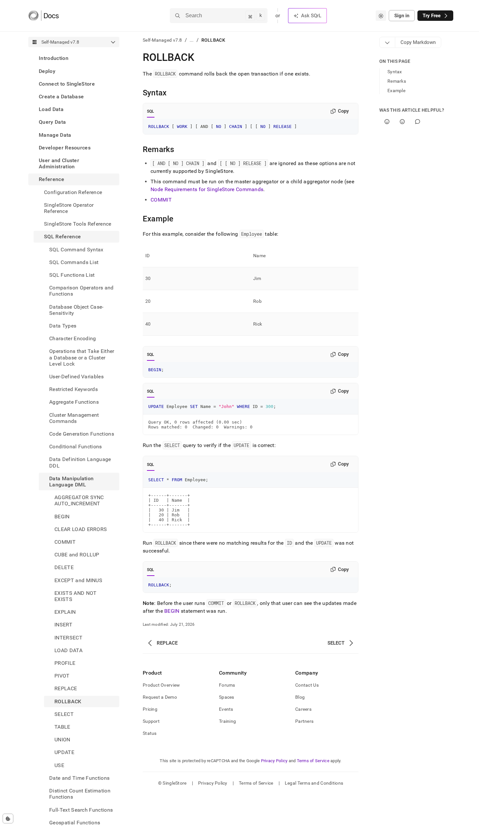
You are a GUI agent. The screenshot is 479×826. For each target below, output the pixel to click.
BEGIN (172, 611)
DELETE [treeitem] (64, 567)
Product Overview (161, 685)
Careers (303, 709)
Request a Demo (160, 697)
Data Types (62, 326)
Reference (51, 179)
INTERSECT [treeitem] (68, 637)
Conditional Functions (75, 446)
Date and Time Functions (79, 778)
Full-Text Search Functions (81, 809)
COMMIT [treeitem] (65, 542)
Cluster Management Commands (74, 418)
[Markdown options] (387, 42)
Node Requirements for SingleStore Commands (207, 189)
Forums (227, 685)
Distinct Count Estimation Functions (79, 794)
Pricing (150, 709)
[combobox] (381, 15)
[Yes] (387, 121)
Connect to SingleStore (67, 83)
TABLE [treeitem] (62, 727)
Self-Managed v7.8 (162, 40)
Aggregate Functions (74, 402)
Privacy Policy (274, 760)
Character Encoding (72, 338)
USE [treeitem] (59, 765)
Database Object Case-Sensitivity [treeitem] (76, 309)
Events (226, 709)
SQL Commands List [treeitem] (73, 262)
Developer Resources (65, 147)
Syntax (394, 71)
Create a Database (61, 96)
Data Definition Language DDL (80, 462)
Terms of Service (313, 760)
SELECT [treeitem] (64, 714)
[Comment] (417, 121)
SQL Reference (62, 236)
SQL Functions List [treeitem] (72, 275)
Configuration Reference (73, 192)
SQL (150, 111)
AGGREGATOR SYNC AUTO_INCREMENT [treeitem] (79, 500)
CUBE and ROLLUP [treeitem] (76, 555)
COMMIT (161, 200)
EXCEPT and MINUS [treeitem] (78, 580)
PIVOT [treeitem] (62, 676)
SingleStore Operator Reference (69, 208)
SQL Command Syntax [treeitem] (76, 249)
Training (227, 721)
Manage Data (55, 135)
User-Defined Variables (76, 376)
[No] (402, 121)
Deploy (47, 71)
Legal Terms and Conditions (314, 783)
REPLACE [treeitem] (65, 688)
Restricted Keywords (73, 389)
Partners (304, 721)
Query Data (52, 122)
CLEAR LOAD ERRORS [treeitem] (80, 529)
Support (151, 721)
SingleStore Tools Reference (77, 224)
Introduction (53, 58)
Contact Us (307, 685)
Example (396, 90)
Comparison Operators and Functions (81, 291)
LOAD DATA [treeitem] (68, 650)
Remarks (396, 81)
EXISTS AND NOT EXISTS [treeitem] (75, 596)
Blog (300, 697)
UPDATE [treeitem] (64, 752)
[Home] (43, 15)
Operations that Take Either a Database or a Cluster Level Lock (81, 357)
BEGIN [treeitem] (62, 516)
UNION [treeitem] (62, 739)
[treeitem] (73, 58)
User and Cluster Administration (59, 163)
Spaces (226, 697)
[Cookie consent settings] (8, 818)
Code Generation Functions (81, 434)
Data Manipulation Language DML (71, 481)
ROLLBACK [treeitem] (67, 701)
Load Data (51, 109)
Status (150, 733)
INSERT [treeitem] (63, 625)
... (192, 40)
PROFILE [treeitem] (64, 663)
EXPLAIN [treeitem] (65, 612)
